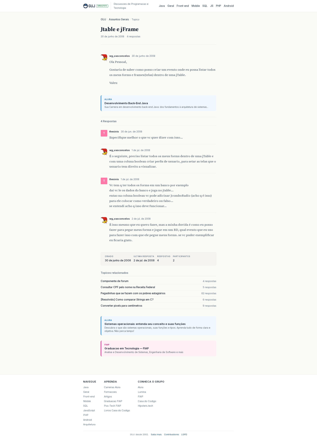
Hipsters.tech (145, 405)
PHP (218, 5)
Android (229, 5)
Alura (140, 387)
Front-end (89, 396)
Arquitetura (89, 424)
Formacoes (110, 391)
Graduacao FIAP (113, 401)
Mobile (196, 5)
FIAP (140, 396)
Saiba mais (156, 434)
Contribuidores (171, 434)
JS (211, 5)
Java (162, 5)
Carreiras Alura (112, 387)
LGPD (184, 434)
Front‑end (183, 5)
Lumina (142, 391)
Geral (170, 5)
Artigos (108, 396)
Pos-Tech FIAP (112, 405)
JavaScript (89, 410)
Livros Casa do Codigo (117, 410)
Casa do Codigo (147, 401)
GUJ (103, 19)
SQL (205, 5)
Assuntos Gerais (119, 19)
